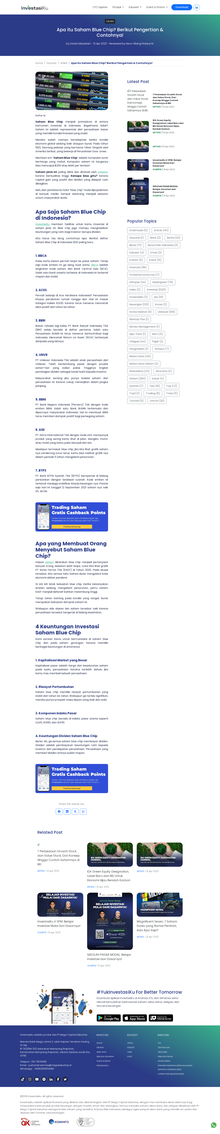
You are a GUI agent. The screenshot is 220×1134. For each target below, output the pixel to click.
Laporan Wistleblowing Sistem (171, 1074)
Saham (99, 1043)
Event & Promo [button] (156, 7)
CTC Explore (100, 7)
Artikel (63, 63)
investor (103, 172)
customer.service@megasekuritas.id (49, 1065)
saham (49, 562)
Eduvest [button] (134, 7)
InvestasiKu (42, 224)
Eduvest (52, 63)
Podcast (130, 1047)
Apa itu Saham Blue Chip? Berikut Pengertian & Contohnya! (112, 63)
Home (39, 63)
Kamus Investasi (103, 1061)
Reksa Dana (101, 1052)
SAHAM (110, 21)
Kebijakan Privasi (165, 1056)
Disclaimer (162, 1052)
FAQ (159, 1043)
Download (181, 7)
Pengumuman (102, 1065)
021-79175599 (38, 1061)
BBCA (94, 265)
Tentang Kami (164, 1047)
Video (129, 1052)
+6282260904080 (44, 1068)
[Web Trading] (196, 7)
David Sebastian (80, 43)
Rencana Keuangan (105, 1056)
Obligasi (100, 1047)
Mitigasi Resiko (164, 1061)
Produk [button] (117, 7)
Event (129, 1056)
